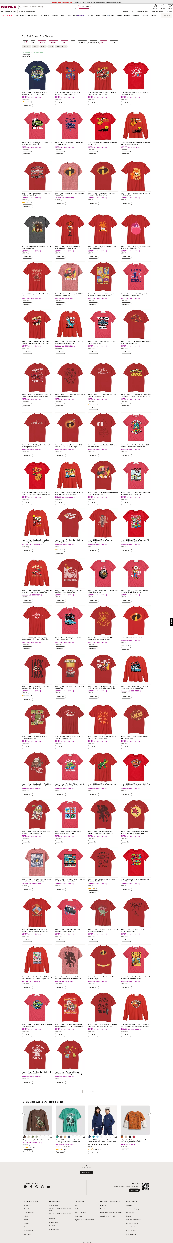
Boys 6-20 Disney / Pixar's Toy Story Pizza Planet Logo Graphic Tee (69, 737)
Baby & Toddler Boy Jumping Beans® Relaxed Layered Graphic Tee (133, 1141)
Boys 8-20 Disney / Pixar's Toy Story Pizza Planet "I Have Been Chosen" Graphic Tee (36, 493)
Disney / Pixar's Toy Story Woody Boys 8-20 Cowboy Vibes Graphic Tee (135, 493)
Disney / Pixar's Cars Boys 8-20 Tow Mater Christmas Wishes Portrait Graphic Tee (36, 785)
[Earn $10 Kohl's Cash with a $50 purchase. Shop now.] (95, 22)
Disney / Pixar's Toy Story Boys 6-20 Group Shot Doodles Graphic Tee (70, 395)
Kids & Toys (90, 15)
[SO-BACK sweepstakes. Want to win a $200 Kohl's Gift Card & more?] (126, 22)
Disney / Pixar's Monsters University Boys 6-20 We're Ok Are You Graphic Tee (103, 295)
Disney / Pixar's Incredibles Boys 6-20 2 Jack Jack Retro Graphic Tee (35, 687)
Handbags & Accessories (131, 15)
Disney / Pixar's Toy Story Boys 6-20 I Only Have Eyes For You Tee (37, 1073)
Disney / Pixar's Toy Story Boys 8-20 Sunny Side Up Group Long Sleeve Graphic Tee (37, 978)
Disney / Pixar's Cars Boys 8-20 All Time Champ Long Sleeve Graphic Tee (134, 687)
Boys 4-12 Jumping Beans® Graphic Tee (37, 1140)
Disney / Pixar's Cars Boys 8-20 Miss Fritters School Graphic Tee (103, 591)
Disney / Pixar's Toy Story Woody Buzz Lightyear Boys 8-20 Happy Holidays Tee (69, 1025)
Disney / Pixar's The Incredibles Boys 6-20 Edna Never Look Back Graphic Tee (102, 1025)
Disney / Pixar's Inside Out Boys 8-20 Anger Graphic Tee (70, 687)
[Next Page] (90, 1091)
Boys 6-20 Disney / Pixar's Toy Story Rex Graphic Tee (102, 785)
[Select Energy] (93, 1136)
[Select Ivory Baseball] (73, 1136)
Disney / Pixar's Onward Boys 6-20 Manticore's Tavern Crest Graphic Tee (100, 832)
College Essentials (20, 15)
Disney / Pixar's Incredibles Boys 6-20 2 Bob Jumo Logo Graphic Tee (136, 342)
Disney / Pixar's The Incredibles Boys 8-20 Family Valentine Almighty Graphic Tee (36, 395)
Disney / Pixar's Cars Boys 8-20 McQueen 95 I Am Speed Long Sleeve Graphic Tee (36, 541)
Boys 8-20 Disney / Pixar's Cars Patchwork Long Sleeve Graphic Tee (135, 143)
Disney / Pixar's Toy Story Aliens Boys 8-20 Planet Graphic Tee (37, 1025)
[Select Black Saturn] (44, 1136)
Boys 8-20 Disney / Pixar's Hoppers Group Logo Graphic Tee (36, 247)
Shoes (98, 15)
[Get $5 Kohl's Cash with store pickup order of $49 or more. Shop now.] (157, 22)
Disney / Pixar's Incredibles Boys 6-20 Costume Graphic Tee (101, 978)
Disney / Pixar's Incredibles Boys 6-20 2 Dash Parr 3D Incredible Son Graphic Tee (102, 687)
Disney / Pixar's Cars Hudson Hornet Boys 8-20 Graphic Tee (69, 143)
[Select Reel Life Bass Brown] (61, 1136)
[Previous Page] (80, 1091)
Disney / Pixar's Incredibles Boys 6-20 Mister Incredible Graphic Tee (103, 493)
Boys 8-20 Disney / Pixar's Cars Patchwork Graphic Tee (102, 143)
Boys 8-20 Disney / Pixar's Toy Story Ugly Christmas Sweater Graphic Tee (135, 541)
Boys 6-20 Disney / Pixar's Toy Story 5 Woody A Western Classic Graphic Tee (35, 930)
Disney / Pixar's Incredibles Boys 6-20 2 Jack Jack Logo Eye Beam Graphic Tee (68, 446)
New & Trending (44, 15)
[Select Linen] (105, 1136)
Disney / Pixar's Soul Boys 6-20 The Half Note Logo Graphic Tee (36, 446)
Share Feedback (87, 1172)
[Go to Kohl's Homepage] (8, 7)
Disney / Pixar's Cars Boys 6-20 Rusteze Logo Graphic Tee (134, 737)
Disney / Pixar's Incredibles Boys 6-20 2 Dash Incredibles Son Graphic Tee (134, 832)
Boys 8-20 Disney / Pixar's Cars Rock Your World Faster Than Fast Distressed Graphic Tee (135, 785)
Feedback (171, 622)
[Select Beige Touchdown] (48, 1136)
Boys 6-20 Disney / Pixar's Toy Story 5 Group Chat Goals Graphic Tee (68, 93)
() (32, 101)
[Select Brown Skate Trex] (24, 1136)
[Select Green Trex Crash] (36, 1136)
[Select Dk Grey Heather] (109, 1136)
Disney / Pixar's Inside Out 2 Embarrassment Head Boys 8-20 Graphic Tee (136, 247)
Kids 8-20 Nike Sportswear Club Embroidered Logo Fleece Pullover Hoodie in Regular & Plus (102, 1141)
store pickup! (81, 2)
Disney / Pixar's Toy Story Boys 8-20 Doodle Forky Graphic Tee (133, 930)
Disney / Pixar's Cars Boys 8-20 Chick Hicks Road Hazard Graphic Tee (37, 143)
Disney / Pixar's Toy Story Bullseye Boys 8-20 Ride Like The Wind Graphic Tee (136, 978)
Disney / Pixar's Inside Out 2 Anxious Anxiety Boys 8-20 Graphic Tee (67, 247)
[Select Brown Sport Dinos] (122, 1136)
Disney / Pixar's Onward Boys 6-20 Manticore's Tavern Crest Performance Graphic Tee (68, 978)
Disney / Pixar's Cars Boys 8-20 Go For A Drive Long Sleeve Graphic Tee (69, 493)
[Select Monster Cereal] (69, 1136)
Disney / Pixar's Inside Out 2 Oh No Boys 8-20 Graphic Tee (135, 194)
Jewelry (119, 15)
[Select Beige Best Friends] (28, 1136)
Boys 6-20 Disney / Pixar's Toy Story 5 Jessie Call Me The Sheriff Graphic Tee (35, 638)
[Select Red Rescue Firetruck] (133, 1136)
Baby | (75, 15)
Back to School (32, 15)
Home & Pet (55, 15)
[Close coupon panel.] (169, 15)
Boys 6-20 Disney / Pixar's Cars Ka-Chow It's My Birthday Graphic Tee (102, 93)
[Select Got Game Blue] (77, 1136)
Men (69, 15)
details (67, 24)
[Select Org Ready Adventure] (40, 1136)
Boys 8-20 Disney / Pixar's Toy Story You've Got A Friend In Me (136, 880)
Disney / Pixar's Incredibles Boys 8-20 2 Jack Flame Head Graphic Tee (68, 591)
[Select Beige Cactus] (126, 1136)
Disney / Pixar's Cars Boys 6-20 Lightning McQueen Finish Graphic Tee (36, 194)
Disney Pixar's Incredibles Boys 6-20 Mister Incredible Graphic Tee (69, 295)
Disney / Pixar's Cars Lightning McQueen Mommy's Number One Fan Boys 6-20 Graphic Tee (35, 342)
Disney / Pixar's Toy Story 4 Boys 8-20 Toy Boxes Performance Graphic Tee (37, 880)
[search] (20, 6)
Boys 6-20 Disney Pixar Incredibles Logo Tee (136, 638)
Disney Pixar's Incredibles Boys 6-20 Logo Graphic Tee (69, 194)
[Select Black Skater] (80, 1136)
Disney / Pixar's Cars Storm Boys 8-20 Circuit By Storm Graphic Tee (68, 930)
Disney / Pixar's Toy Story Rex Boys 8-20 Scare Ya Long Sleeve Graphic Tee (69, 342)
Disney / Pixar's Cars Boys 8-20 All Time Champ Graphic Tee (68, 638)
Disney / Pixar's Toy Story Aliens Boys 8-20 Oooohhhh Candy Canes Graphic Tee (70, 785)
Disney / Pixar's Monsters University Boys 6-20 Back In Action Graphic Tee (37, 832)
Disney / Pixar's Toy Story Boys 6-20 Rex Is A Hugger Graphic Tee (103, 930)
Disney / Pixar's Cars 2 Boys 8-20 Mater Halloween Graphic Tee (101, 880)
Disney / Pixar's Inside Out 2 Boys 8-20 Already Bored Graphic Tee (134, 295)
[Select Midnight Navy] (89, 1136)
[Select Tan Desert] (65, 1136)
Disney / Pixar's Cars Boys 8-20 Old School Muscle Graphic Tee (102, 342)
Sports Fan (145, 15)
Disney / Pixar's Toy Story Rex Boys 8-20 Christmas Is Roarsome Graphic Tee (135, 446)
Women (63, 15)
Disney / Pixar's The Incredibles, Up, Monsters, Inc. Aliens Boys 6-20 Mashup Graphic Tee (68, 1073)
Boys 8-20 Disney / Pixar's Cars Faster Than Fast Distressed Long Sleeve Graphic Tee (136, 1025)
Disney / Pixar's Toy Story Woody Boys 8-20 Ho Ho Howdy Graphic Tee (135, 591)
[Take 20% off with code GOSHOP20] (64, 22)
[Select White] (101, 1136)
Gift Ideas (153, 15)
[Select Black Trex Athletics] (129, 1136)
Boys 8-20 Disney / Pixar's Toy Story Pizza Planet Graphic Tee (135, 93)
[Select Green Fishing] (32, 1136)
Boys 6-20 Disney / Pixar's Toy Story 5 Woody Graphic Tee (101, 541)
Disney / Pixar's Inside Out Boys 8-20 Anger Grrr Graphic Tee (103, 446)
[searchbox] (47, 7)
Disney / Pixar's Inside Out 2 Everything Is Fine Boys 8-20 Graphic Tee (102, 737)
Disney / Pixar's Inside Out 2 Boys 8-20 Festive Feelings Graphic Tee (68, 832)
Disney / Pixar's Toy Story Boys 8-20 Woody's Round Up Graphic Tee (100, 638)
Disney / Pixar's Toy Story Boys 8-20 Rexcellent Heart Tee (34, 737)
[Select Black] (113, 1136)
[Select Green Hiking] (57, 1136)
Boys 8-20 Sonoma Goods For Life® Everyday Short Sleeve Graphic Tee (68, 1141)
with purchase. (61, 2)
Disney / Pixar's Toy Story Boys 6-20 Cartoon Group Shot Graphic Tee (34, 93)
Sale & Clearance (7, 15)
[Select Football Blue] (97, 1136)
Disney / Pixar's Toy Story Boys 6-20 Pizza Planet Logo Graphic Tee (102, 395)
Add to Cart (27, 105)
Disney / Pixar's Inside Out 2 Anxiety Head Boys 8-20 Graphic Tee (102, 247)
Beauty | (104, 15)
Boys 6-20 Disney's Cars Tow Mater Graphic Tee (37, 295)
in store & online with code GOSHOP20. (106, 2)
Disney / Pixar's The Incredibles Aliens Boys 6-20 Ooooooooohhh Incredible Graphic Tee (136, 395)
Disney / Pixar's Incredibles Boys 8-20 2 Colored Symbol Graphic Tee (101, 194)
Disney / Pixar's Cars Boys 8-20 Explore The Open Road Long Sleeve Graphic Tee (37, 591)
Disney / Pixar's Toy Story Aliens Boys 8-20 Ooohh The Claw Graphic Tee (70, 880)
